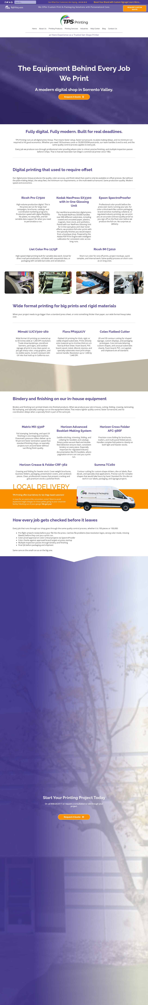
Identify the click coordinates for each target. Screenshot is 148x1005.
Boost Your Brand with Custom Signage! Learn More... (117, 2)
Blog (104, 29)
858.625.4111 (17, 7)
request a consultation (75, 804)
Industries (84, 29)
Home (34, 29)
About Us (42, 29)
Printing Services (71, 29)
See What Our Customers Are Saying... (63, 2)
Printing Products (55, 29)
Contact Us (112, 29)
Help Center (95, 29)
